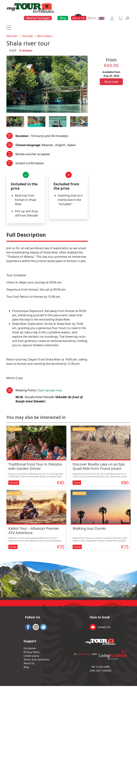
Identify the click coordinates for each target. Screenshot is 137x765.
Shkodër (12, 36)
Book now (111, 82)
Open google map (49, 390)
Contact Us (103, 627)
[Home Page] (30, 8)
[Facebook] (28, 627)
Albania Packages (38, 18)
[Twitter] (43, 627)
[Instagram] (36, 627)
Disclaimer (30, 648)
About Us (78, 18)
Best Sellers (45, 36)
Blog (63, 18)
